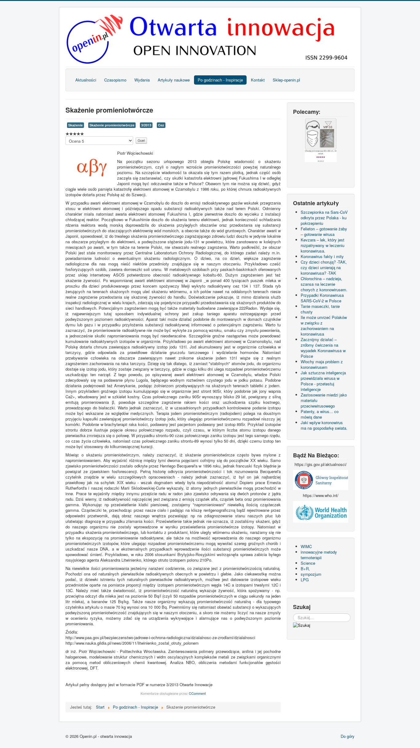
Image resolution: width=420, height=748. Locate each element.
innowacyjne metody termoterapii (319, 554)
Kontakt (258, 80)
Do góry (348, 736)
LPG (305, 580)
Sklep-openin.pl (286, 80)
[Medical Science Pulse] (320, 479)
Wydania (142, 80)
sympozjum (311, 574)
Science (308, 563)
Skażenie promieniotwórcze (111, 125)
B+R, (305, 568)
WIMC (306, 546)
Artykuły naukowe (174, 80)
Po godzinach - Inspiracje (220, 80)
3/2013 (146, 125)
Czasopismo (115, 80)
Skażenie (75, 125)
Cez (161, 125)
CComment (197, 693)
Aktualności (85, 80)
